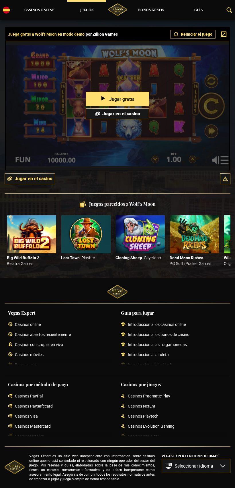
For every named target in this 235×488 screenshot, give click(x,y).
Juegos (86, 10)
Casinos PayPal (29, 396)
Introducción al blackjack (150, 365)
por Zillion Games (102, 34)
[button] (225, 178)
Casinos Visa (26, 416)
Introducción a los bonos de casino (158, 334)
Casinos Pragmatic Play (149, 396)
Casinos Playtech (143, 416)
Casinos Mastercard (33, 426)
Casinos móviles (29, 355)
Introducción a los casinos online (157, 324)
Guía (198, 10)
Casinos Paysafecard (34, 406)
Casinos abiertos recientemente (43, 334)
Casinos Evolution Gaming (151, 426)
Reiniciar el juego (196, 34)
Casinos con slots (143, 436)
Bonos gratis (151, 10)
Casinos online (39, 10)
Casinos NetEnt (141, 406)
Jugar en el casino (121, 113)
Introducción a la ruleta (148, 355)
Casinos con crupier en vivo (39, 344)
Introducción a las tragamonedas (157, 344)
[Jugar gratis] (31, 234)
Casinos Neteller (29, 436)
